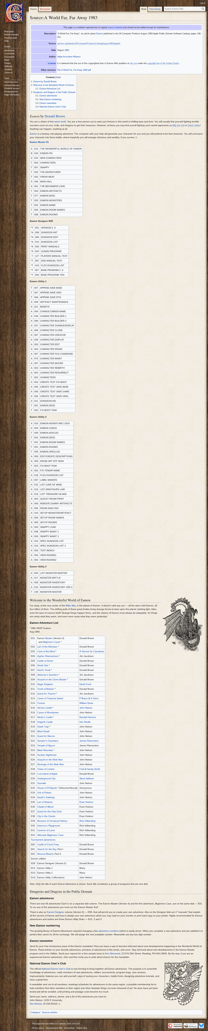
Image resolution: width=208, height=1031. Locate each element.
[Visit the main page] (14, 13)
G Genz (94, 698)
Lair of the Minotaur (47, 646)
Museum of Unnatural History (52, 821)
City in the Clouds (46, 816)
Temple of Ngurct (46, 745)
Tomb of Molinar (45, 689)
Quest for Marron (46, 736)
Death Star (42, 665)
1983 (67, 50)
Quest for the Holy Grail (49, 811)
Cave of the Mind (46, 651)
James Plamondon (89, 740)
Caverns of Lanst (46, 830)
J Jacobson (98, 651)
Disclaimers (69, 1028)
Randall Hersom (87, 717)
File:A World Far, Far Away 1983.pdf (74, 70)
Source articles (49, 1012)
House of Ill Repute (47, 788)
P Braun (83, 698)
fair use (133, 63)
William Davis (86, 703)
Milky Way (71, 605)
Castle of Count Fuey (48, 844)
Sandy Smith (93, 769)
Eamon (99, 33)
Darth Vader (194, 125)
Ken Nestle (85, 722)
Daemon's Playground (48, 825)
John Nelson (85, 707)
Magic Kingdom (45, 684)
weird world (60, 121)
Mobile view (82, 1028)
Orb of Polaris (44, 792)
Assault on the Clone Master (51, 679)
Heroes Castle (44, 707)
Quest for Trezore (46, 693)
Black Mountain (45, 750)
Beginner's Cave (51, 642)
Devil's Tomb (43, 670)
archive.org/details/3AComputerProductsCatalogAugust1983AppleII (88, 43)
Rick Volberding (87, 821)
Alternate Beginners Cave (50, 835)
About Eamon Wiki (54, 1028)
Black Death (43, 731)
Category (35, 1012)
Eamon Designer (55, 912)
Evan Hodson (86, 802)
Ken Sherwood (112, 953)
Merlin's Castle (44, 717)
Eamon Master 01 (39, 142)
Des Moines (36, 1003)
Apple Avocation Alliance (68, 56)
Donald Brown (55, 116)
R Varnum (84, 651)
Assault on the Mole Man (50, 759)
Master (48, 638)
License (52, 63)
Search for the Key (46, 849)
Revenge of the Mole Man (50, 764)
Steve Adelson (86, 778)
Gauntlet (41, 783)
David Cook (85, 684)
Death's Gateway (46, 797)
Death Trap (43, 726)
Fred (81, 769)
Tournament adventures (43, 839)
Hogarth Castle (45, 722)
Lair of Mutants (45, 802)
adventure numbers (108, 931)
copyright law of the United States (163, 63)
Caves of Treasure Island (50, 698)
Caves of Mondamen (48, 712)
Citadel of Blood (45, 806)
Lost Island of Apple (47, 773)
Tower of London (46, 769)
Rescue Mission (45, 854)
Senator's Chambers (47, 740)
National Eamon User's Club (56, 968)
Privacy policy (38, 1028)
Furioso (41, 703)
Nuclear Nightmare (47, 755)
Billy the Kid (178, 125)
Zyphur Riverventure (47, 656)
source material (115, 27)
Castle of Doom (45, 660)
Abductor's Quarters (47, 674)
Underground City (46, 778)
